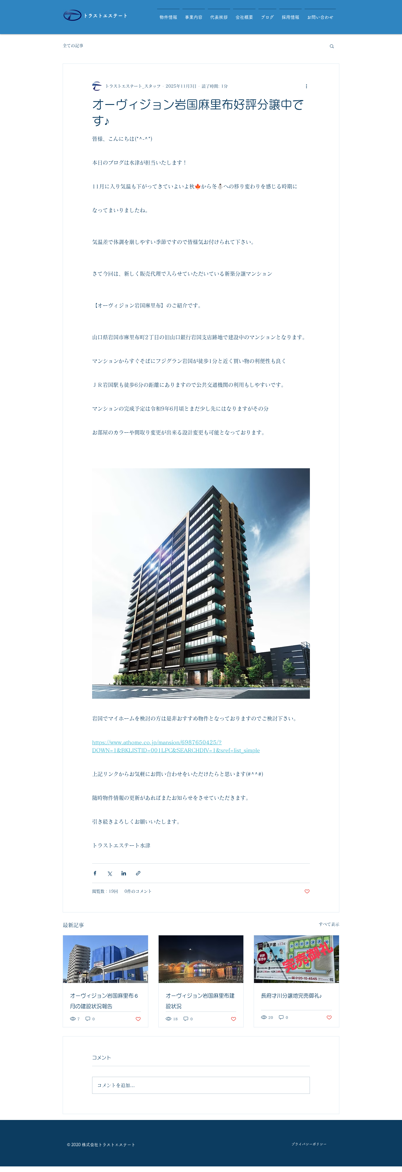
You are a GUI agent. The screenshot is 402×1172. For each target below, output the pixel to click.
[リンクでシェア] (138, 873)
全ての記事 (73, 46)
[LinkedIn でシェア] (124, 873)
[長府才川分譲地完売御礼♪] (296, 959)
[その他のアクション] (306, 86)
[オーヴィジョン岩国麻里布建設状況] (201, 959)
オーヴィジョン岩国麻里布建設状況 (200, 1001)
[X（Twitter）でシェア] (109, 873)
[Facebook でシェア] (95, 873)
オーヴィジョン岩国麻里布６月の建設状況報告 (104, 1001)
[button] (332, 46)
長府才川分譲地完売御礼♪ (291, 995)
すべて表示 (329, 924)
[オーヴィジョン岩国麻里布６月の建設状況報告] (105, 959)
